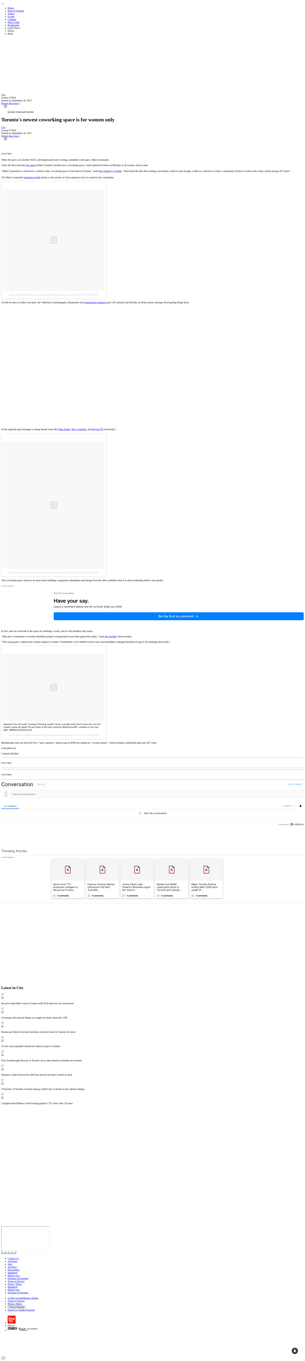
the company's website (110, 171)
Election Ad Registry (18, 1278)
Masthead (12, 1272)
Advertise (12, 1261)
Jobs (10, 1264)
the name (30, 165)
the (106, 636)
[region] (152, 804)
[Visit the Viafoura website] (297, 824)
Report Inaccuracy (10, 103)
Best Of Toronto (16, 11)
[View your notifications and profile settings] (300, 806)
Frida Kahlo (64, 429)
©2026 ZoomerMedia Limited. (23, 1298)
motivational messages (95, 302)
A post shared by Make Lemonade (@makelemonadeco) (37, 294)
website (112, 636)
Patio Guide (14, 22)
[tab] (10, 806)
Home (11, 8)
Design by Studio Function (21, 1310)
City (3, 94)
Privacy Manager (16, 1307)
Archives (12, 1267)
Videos (11, 13)
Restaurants (13, 25)
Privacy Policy (15, 1284)
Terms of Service (16, 1281)
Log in (290, 784)
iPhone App (14, 1275)
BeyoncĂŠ (97, 429)
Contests (12, 19)
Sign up (298, 784)
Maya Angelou (78, 429)
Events (11, 16)
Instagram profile (32, 177)
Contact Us (13, 1258)
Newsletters (13, 1270)
